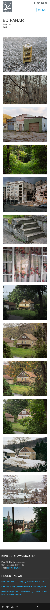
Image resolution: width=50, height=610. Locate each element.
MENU (42, 10)
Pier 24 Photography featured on (23, 586)
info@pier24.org (14, 567)
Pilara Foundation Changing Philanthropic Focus (22, 581)
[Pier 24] (7, 11)
